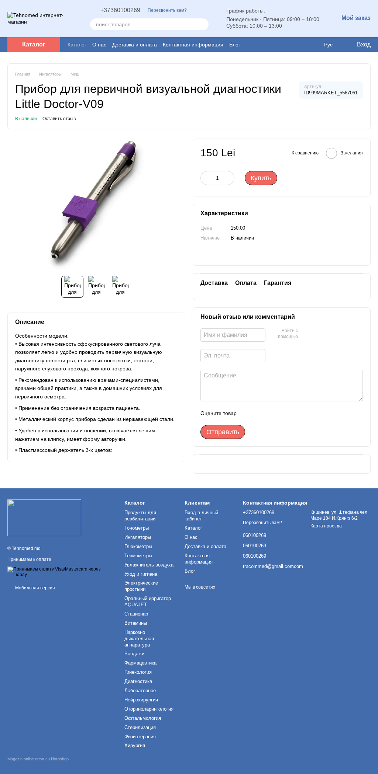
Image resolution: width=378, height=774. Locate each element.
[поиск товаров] (203, 24)
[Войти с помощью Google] (306, 334)
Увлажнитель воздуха (148, 565)
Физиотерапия (140, 736)
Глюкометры (138, 546)
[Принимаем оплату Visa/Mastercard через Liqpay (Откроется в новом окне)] (60, 572)
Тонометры (136, 528)
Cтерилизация (140, 727)
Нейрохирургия (141, 699)
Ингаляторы (137, 537)
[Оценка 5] (296, 413)
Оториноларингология (148, 709)
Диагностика (138, 681)
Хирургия (134, 745)
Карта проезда (326, 526)
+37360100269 (120, 10)
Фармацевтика (140, 663)
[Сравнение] (313, 44)
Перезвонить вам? (167, 10)
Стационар (136, 614)
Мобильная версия (34, 587)
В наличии (242, 238)
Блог (234, 45)
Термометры (138, 555)
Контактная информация (193, 45)
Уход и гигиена (140, 574)
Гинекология (138, 672)
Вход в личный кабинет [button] (201, 516)
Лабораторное (140, 690)
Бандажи (134, 653)
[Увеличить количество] (229, 178)
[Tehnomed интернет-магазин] (44, 517)
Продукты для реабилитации (140, 516)
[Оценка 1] (249, 413)
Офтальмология (142, 718)
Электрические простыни (141, 586)
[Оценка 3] (272, 413)
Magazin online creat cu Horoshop (38, 759)
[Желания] (298, 44)
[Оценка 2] (261, 413)
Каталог (77, 45)
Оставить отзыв (59, 118)
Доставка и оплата (134, 45)
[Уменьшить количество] (206, 178)
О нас (99, 45)
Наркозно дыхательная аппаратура (139, 639)
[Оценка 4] (284, 413)
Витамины (135, 623)
